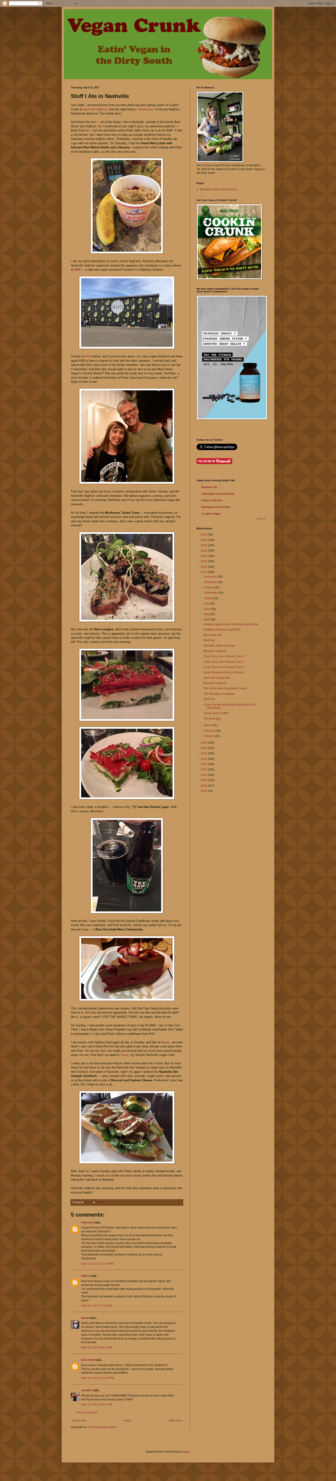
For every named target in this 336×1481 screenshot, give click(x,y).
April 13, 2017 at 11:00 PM (97, 1263)
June (207, 609)
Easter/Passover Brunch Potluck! (223, 672)
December (211, 576)
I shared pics (146, 109)
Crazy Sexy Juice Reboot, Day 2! (223, 661)
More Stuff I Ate (212, 635)
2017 (204, 572)
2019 (204, 561)
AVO (77, 269)
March (208, 725)
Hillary (85, 1275)
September (211, 592)
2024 (204, 534)
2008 (204, 785)
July (207, 603)
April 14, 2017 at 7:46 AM (96, 1305)
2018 (204, 566)
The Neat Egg (212, 718)
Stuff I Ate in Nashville (216, 677)
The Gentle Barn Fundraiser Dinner (225, 688)
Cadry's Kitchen (211, 500)
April (207, 619)
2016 (204, 742)
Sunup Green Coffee (216, 713)
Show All (261, 519)
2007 (204, 791)
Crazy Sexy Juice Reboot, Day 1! (223, 667)
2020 (204, 556)
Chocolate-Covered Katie (217, 493)
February (210, 730)
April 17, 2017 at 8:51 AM (96, 1404)
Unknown (87, 1222)
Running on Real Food (215, 507)
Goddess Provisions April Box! (222, 629)
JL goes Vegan (210, 513)
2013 (204, 759)
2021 (204, 550)
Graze (124, 1055)
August (208, 598)
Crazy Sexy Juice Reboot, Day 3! (223, 656)
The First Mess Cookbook (219, 694)
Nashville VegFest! (215, 683)
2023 (204, 540)
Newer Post (79, 1420)
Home (127, 1420)
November (211, 582)
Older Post (175, 1420)
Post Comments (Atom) (102, 1427)
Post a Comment (87, 1412)
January (209, 736)
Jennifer (86, 1390)
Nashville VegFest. (95, 109)
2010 (204, 775)
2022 (204, 545)
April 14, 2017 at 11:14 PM (97, 1378)
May (207, 614)
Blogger (184, 1451)
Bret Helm (87, 1359)
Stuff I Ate (209, 640)
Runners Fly (209, 487)
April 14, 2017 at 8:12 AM (96, 1347)
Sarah (85, 1318)
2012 (204, 764)
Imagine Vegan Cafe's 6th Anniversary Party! (230, 624)
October (209, 587)
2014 (204, 753)
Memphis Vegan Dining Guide (218, 189)
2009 (204, 780)
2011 (204, 769)
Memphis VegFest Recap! (219, 645)
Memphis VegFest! (214, 651)
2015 (204, 748)
